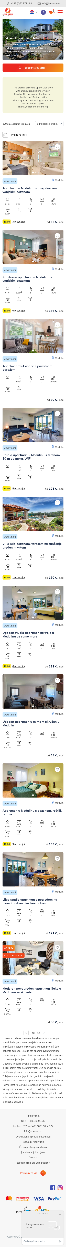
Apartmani (10, 181)
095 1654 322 (45, 1126)
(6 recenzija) (18, 310)
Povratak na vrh (28, 1173)
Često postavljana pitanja (33, 1147)
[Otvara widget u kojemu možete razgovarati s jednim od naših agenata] (43, 1228)
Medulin (59, 180)
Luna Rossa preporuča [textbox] (49, 123)
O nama (33, 1157)
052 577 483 (29, 1126)
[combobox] (49, 123)
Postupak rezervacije (33, 1141)
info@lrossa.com (51, 3)
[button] (33, 172)
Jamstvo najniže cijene (33, 1152)
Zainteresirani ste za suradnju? (33, 1162)
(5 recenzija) (18, 488)
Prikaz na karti (19, 134)
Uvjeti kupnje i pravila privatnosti (33, 1136)
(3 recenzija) (18, 221)
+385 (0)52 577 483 (21, 3)
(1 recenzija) (18, 577)
